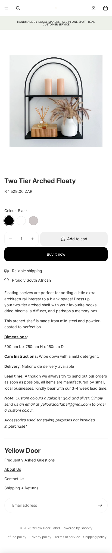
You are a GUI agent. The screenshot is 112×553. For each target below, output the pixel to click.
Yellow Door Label (46, 528)
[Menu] (6, 8)
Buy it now (56, 254)
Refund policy (15, 537)
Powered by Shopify (76, 528)
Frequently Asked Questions (29, 460)
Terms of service (67, 537)
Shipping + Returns (21, 488)
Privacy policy (40, 537)
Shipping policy (95, 537)
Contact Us (14, 478)
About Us (12, 469)
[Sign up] (100, 505)
